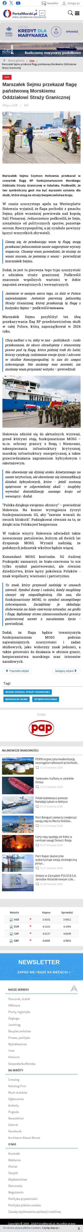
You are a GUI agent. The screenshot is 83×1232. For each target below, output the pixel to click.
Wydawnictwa (17, 1179)
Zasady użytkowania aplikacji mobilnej (34, 1212)
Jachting (14, 1025)
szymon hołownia (45, 699)
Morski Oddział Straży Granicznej (27, 691)
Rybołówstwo (17, 1044)
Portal (12, 1166)
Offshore (14, 1005)
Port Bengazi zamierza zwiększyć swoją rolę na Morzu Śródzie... (56, 819)
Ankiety (13, 1105)
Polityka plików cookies (24, 1205)
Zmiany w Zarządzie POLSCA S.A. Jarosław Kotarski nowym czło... (55, 877)
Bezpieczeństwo (19, 1031)
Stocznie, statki (19, 999)
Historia (14, 1057)
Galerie (13, 1125)
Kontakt (14, 1154)
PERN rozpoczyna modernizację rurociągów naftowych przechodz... (57, 761)
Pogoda (13, 1112)
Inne (11, 1051)
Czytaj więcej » (51, 1228)
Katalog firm (17, 1086)
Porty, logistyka (19, 1012)
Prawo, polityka (19, 1038)
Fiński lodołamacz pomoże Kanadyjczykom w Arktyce (51, 800)
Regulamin (15, 1192)
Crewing (14, 1080)
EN (42, 13)
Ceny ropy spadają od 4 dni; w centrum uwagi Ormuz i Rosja (53, 838)
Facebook (14, 1131)
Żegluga (14, 1018)
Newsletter (16, 1118)
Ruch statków (17, 1092)
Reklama (14, 1160)
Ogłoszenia (16, 1099)
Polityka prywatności (22, 1199)
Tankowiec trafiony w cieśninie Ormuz (54, 780)
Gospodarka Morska (21, 1064)
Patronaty (15, 1186)
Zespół (13, 1173)
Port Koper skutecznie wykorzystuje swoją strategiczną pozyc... (56, 859)
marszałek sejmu (16, 699)
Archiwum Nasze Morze (24, 1138)
